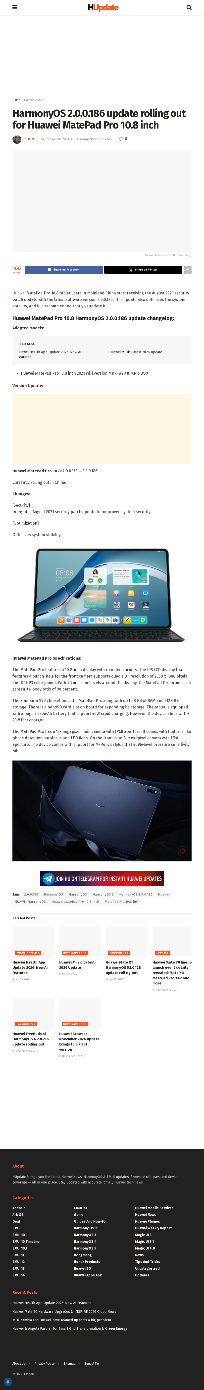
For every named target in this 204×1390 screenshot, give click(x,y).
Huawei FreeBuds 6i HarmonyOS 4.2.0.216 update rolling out (30, 1039)
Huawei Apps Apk (28, 952)
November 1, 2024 (72, 1056)
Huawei (19, 293)
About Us (18, 1363)
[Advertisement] (102, 57)
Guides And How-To (89, 1221)
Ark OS (18, 1215)
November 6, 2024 (26, 1050)
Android (19, 1208)
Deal (16, 1221)
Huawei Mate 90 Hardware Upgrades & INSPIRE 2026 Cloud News (64, 1312)
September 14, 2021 (55, 139)
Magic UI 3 (143, 1235)
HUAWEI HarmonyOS (30, 902)
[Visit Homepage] (102, 7)
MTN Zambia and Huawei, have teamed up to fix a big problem (61, 1320)
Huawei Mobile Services (154, 1208)
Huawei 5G (82, 1268)
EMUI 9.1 (80, 1208)
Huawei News (145, 1215)
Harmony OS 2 (33, 100)
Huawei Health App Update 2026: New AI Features (29, 967)
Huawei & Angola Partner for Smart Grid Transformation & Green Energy (69, 1328)
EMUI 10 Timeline (26, 1242)
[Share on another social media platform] (188, 270)
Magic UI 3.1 (144, 1242)
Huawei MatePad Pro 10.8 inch (75, 902)
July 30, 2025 (115, 979)
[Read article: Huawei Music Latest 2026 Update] (80, 942)
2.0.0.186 (31, 894)
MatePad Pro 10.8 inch (122, 902)
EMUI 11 (18, 1255)
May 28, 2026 (69, 974)
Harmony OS (53, 894)
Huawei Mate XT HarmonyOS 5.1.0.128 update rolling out (123, 967)
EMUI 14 (18, 1275)
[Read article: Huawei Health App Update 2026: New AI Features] (33, 942)
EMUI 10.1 (19, 1248)
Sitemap (69, 1363)
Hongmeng (83, 1255)
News (139, 1255)
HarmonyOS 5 (119, 952)
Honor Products (87, 1262)
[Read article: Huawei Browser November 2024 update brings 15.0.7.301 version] (80, 1014)
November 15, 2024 (166, 989)
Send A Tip (91, 1363)
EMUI (16, 1228)
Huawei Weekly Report (153, 1228)
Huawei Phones (147, 1221)
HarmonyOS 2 (103, 894)
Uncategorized (147, 1268)
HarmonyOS (78, 894)
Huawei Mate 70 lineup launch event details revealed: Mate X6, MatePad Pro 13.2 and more (172, 972)
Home (16, 100)
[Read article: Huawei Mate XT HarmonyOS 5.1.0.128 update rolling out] (127, 942)
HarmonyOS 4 (25, 1024)
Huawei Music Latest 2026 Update (135, 352)
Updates (105, 139)
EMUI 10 (18, 1235)
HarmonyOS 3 (85, 1235)
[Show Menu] (14, 7)
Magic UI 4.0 (145, 1248)
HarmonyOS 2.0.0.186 (136, 894)
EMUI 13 (18, 1268)
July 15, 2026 (22, 979)
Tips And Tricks (147, 1262)
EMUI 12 (18, 1262)
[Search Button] (189, 7)
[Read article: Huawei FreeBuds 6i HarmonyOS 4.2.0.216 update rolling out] (33, 1014)
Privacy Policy (44, 1363)
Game (78, 1215)
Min (31, 139)
